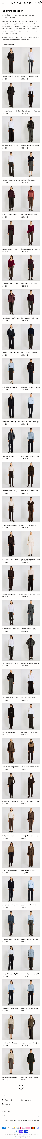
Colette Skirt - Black (28, 180)
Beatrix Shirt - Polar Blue (29, 939)
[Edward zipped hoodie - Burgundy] (11, 199)
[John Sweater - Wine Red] (30, 302)
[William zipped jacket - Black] (30, 129)
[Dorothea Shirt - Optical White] (11, 613)
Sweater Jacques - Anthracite (11, 76)
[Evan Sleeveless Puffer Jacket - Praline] (11, 751)
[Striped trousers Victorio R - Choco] (11, 509)
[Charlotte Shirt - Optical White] (30, 95)
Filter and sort (9, 44)
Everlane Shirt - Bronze (10, 1112)
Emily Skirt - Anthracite (9, 387)
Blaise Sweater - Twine (9, 1077)
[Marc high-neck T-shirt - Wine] (30, 268)
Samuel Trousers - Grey (10, 698)
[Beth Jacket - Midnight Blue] (11, 406)
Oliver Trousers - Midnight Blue (30, 422)
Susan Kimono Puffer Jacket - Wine (11, 318)
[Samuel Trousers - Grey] (11, 682)
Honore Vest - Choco (28, 525)
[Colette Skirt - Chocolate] (11, 1027)
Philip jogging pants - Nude (30, 560)
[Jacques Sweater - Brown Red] (30, 233)
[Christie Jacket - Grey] (30, 613)
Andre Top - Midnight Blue (10, 352)
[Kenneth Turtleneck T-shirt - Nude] (30, 578)
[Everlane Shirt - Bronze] (11, 1096)
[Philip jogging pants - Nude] (30, 544)
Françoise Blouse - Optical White (11, 145)
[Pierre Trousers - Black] (30, 337)
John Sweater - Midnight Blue (11, 905)
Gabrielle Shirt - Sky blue (29, 905)
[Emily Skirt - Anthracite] (11, 371)
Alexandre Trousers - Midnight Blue (30, 456)
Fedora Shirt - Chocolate (29, 491)
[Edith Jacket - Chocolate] (30, 820)
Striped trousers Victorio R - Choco (11, 525)
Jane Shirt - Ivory (27, 1112)
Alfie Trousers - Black (28, 698)
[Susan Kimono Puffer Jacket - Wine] (11, 302)
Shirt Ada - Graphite (8, 456)
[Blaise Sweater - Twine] (11, 1061)
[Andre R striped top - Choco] (30, 785)
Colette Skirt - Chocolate (10, 1043)
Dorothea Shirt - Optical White (11, 629)
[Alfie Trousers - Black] (30, 682)
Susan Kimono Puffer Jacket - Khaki (30, 1043)
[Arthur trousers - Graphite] (11, 923)
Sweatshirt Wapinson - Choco (11, 594)
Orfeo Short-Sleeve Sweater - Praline (30, 767)
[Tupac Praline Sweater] (11, 854)
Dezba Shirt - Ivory (8, 836)
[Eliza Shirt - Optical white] (30, 716)
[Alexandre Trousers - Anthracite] (11, 164)
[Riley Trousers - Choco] (30, 199)
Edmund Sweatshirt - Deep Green (30, 1077)
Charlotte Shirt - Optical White (30, 111)
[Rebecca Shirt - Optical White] (30, 60)
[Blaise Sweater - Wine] (11, 233)
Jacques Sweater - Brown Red (30, 249)
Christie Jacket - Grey (28, 629)
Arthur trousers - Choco (10, 283)
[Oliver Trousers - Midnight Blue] (30, 406)
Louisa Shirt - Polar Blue (10, 1008)
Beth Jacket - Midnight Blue (11, 422)
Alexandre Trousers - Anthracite (11, 180)
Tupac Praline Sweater (9, 870)
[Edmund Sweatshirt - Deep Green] (30, 1061)
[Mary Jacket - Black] (11, 716)
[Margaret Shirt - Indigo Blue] (30, 958)
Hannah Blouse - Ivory (9, 491)
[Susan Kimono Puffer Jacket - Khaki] (30, 1027)
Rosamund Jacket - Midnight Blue (30, 387)
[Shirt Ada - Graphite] (11, 440)
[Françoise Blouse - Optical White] (11, 129)
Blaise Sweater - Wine (9, 249)
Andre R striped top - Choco (30, 801)
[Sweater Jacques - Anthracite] (11, 60)
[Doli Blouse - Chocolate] (11, 544)
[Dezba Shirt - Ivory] (11, 820)
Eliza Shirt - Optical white (29, 732)
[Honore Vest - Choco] (30, 509)
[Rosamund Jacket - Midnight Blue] (30, 371)
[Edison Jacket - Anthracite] (30, 647)
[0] (38, 3)
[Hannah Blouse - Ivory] (11, 475)
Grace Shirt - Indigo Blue (29, 1008)
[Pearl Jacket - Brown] (30, 854)
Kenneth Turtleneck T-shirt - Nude (30, 594)
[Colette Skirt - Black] (30, 164)
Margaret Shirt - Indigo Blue (30, 974)
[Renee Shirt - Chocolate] (11, 785)
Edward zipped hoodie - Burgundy (11, 214)
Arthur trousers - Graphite (10, 939)
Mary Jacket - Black (8, 732)
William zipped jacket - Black (30, 145)
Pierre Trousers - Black (29, 352)
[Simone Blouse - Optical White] (11, 647)
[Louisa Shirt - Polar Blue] (11, 992)
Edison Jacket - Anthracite (30, 663)
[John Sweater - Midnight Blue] (11, 889)
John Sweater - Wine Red (29, 318)
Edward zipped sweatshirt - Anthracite (11, 111)
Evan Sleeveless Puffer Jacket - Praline (11, 767)
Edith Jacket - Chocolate (29, 836)
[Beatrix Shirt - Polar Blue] (30, 923)
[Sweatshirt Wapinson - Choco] (11, 578)
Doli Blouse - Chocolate (10, 560)
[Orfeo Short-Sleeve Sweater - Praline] (30, 751)
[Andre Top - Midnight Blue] (11, 337)
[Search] (35, 3)
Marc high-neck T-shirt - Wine (30, 283)
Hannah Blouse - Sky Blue (10, 974)
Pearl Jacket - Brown (28, 870)
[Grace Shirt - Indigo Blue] (30, 992)
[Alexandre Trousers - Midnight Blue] (30, 440)
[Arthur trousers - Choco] (11, 268)
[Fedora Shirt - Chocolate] (30, 475)
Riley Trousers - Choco (29, 214)
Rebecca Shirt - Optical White (30, 76)
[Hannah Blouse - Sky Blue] (11, 958)
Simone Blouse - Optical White (11, 663)
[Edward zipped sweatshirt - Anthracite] (11, 95)
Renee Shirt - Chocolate (10, 801)
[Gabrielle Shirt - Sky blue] (30, 889)
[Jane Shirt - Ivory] (30, 1096)
